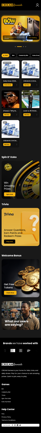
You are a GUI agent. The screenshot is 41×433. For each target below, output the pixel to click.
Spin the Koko (6, 398)
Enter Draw (7, 85)
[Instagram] (15, 425)
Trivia (3, 395)
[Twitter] (20, 425)
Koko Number (6, 402)
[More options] (17, 85)
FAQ (3, 414)
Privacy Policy (6, 417)
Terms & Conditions (8, 420)
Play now (9, 242)
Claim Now (10, 293)
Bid (3, 389)
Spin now (9, 194)
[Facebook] (12, 425)
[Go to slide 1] (15, 46)
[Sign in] (37, 5)
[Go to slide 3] (23, 46)
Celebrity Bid (6, 392)
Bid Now (26, 85)
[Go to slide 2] (19, 46)
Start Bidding (33, 38)
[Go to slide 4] (25, 46)
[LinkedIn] (17, 425)
